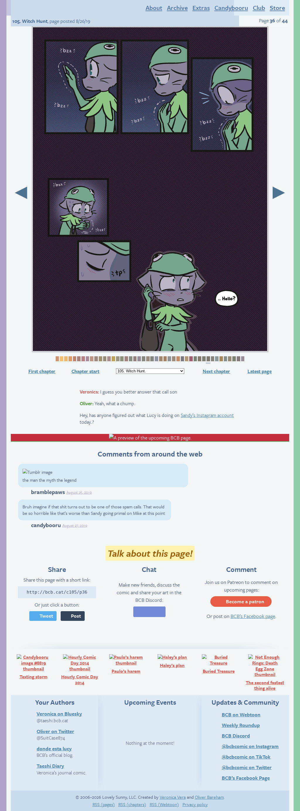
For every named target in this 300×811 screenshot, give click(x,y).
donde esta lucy (54, 748)
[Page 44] (242, 358)
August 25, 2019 (79, 492)
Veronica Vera (173, 797)
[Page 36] (208, 360)
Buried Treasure (222, 663)
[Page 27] (169, 358)
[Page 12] (104, 358)
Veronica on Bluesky (59, 713)
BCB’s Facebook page (253, 616)
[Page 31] (186, 358)
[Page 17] (126, 358)
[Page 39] (221, 358)
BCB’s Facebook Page (246, 777)
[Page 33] (195, 358)
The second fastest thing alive (267, 672)
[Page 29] (177, 358)
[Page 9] (91, 358)
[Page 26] (165, 358)
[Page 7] (83, 358)
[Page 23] (152, 358)
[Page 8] (87, 358)
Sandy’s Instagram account (207, 415)
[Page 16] (122, 358)
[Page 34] (199, 358)
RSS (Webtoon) (164, 804)
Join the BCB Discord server (149, 611)
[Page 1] (57, 358)
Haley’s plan (177, 660)
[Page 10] (95, 358)
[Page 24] (156, 358)
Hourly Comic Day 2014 (82, 669)
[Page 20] (139, 358)
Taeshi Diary (50, 765)
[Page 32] (190, 358)
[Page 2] (61, 358)
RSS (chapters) (132, 804)
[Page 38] (216, 358)
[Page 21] (143, 358)
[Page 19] (134, 358)
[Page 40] (225, 358)
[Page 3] (65, 358)
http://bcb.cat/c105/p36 (57, 592)
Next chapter (216, 371)
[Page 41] (229, 358)
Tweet (46, 615)
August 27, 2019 (74, 525)
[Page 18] (130, 358)
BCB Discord (236, 735)
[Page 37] (212, 358)
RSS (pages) (104, 804)
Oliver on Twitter (55, 731)
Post (76, 615)
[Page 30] (182, 358)
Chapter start (85, 371)
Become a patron (245, 601)
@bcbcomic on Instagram (250, 746)
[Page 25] (160, 358)
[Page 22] (147, 358)
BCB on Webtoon (241, 714)
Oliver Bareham (209, 797)
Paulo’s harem (130, 663)
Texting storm (38, 666)
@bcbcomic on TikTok (246, 756)
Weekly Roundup (241, 725)
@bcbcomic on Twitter (247, 767)
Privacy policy (195, 804)
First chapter (41, 371)
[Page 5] (74, 358)
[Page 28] (173, 358)
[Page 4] (70, 358)
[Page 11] (100, 358)
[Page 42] (233, 358)
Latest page (260, 371)
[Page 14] (113, 358)
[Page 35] (203, 358)
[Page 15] (117, 358)
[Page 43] (238, 358)
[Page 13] (108, 358)
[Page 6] (78, 358)
